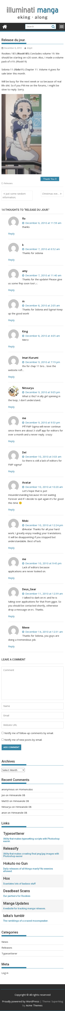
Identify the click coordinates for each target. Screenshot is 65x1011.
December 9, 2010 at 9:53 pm (42, 422)
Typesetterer (9, 953)
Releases (8, 183)
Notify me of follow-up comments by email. (29, 733)
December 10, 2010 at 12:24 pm (44, 525)
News (5, 941)
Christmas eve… (50, 193)
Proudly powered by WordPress (20, 1001)
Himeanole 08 (17, 795)
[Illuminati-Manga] (33, 20)
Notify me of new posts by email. (23, 739)
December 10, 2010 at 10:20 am (44, 487)
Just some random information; (14, 195)
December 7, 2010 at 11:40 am (43, 275)
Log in (5, 973)
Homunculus (26, 789)
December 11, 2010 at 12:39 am (44, 593)
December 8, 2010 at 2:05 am (42, 305)
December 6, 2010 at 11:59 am (43, 223)
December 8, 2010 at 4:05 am (42, 335)
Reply (11, 233)
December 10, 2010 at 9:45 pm (43, 563)
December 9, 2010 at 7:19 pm (42, 362)
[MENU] (61, 26)
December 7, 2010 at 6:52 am (42, 249)
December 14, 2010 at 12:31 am (44, 631)
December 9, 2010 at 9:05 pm (42, 392)
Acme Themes (34, 1005)
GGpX (29, 48)
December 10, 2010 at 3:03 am (43, 456)
